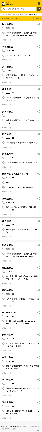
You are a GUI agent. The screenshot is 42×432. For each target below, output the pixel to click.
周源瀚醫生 (7, 24)
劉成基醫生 (7, 134)
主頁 (2, 14)
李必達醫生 (7, 380)
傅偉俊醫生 (7, 89)
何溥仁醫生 (7, 335)
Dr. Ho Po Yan (9, 312)
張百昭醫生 (7, 66)
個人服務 (24, 14)
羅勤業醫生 (7, 268)
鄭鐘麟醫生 (7, 245)
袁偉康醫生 (7, 47)
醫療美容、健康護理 (12, 14)
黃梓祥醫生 (7, 111)
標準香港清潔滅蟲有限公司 (15, 174)
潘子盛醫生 (7, 198)
